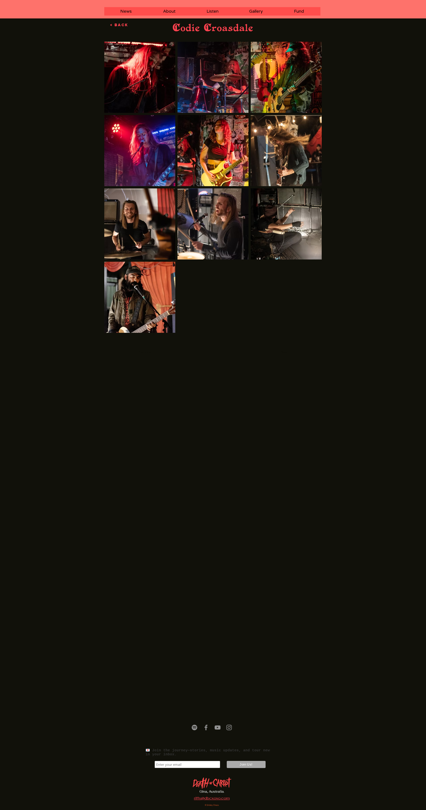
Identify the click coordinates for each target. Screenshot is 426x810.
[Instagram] (229, 727)
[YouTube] (217, 727)
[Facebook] (206, 727)
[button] (152, 352)
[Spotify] (194, 727)
